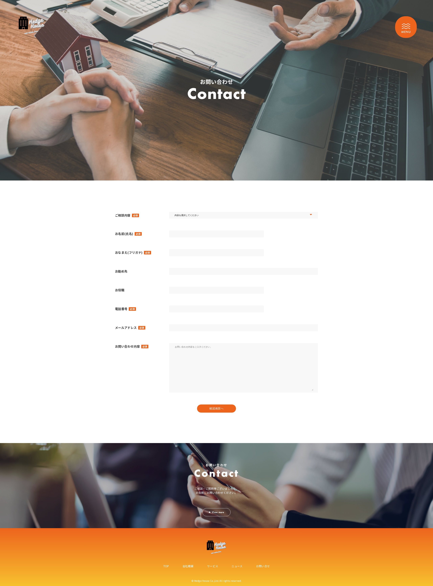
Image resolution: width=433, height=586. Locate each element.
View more (218, 512)
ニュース (237, 566)
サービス (212, 566)
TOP (166, 566)
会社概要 (188, 566)
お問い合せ (263, 566)
